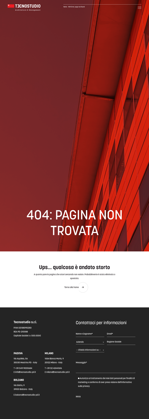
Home (65, 7)
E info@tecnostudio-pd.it (25, 372)
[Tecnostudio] (24, 7)
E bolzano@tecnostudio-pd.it (27, 395)
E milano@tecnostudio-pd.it (57, 372)
